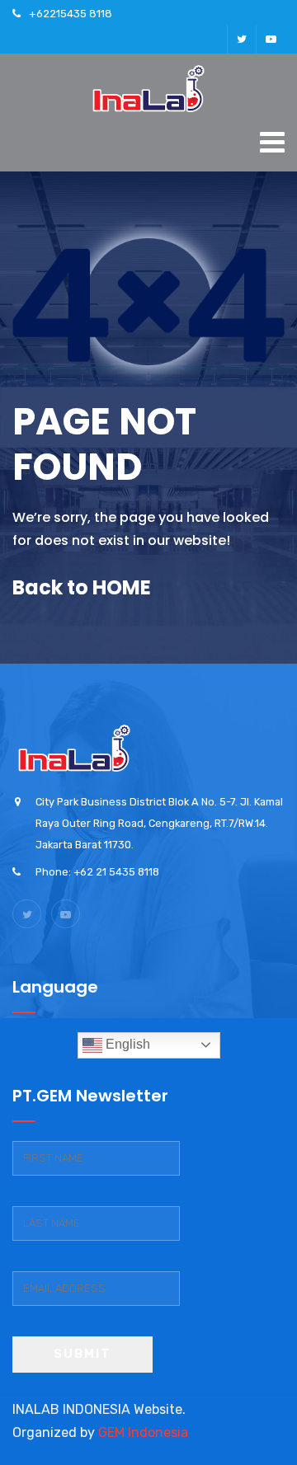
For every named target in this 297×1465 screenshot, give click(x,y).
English (126, 1044)
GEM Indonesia (143, 1432)
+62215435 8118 (70, 13)
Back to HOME (81, 587)
